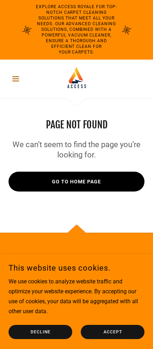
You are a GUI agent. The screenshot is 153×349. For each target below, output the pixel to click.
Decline (41, 331)
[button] (19, 79)
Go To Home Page (76, 181)
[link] (76, 79)
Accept (113, 331)
